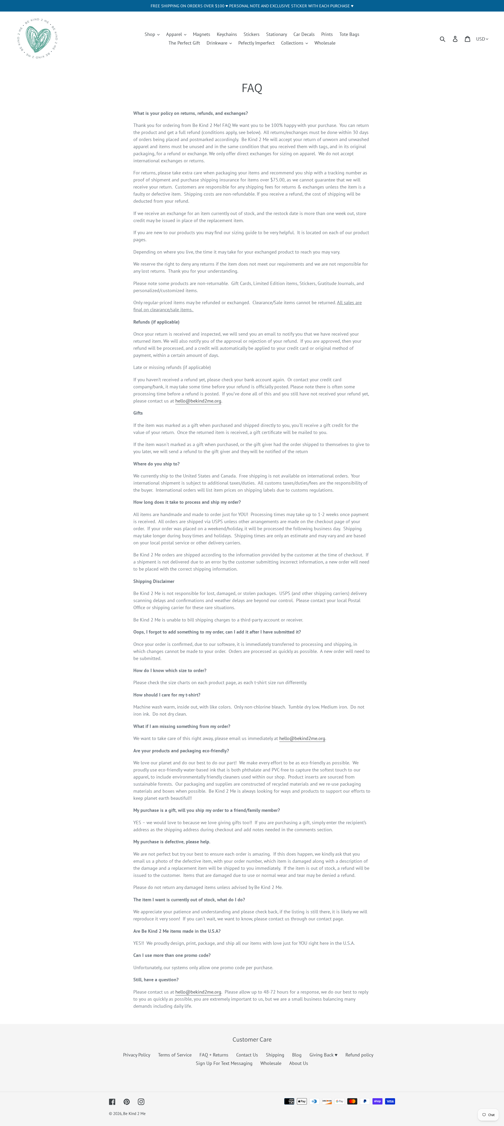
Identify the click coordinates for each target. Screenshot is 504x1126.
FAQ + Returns (214, 1055)
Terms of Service (175, 1055)
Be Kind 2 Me (134, 1113)
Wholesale (270, 1063)
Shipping (275, 1055)
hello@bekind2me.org (198, 401)
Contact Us (247, 1055)
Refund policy (359, 1055)
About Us (298, 1063)
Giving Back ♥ (323, 1055)
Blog (297, 1055)
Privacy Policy (136, 1055)
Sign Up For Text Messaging (224, 1063)
